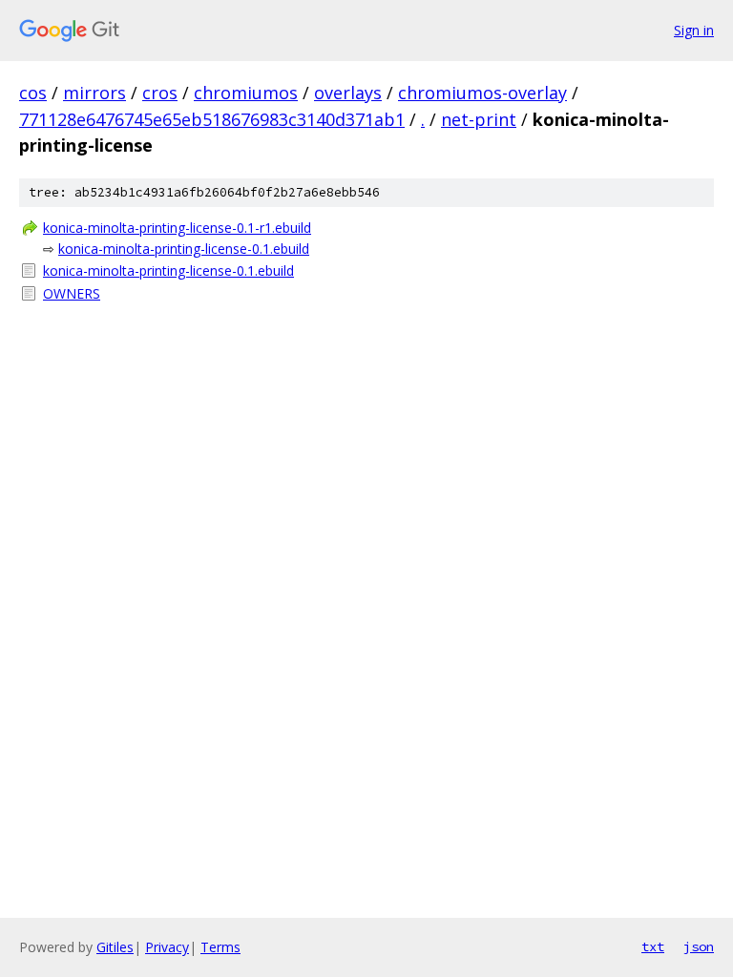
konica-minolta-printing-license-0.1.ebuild (183, 248)
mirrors (94, 92)
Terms (220, 947)
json (698, 946)
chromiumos (246, 92)
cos (33, 92)
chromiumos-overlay (482, 92)
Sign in (694, 30)
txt (652, 946)
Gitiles (115, 947)
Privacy (167, 947)
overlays (348, 92)
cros (160, 92)
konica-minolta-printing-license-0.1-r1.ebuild (177, 227)
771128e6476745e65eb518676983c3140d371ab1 (212, 119)
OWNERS (71, 293)
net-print (478, 119)
